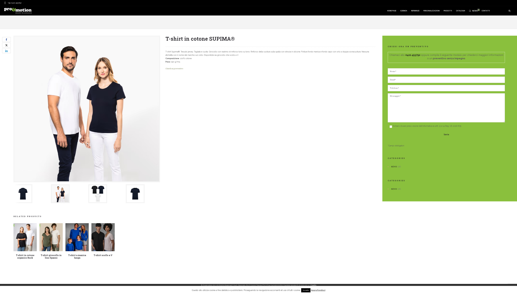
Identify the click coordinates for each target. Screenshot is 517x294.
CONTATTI (486, 11)
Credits (313, 285)
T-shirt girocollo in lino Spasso (51, 256)
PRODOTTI (448, 11)
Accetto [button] (306, 290)
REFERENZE (415, 11)
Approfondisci (318, 290)
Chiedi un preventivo (174, 68)
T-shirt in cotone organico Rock (25, 256)
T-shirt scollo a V (103, 255)
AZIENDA (403, 11)
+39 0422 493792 (14, 3)
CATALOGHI (460, 11)
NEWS (475, 10)
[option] (31, 193)
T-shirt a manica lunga (77, 256)
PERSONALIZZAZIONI (431, 11)
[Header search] (509, 11)
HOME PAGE (391, 11)
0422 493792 (412, 55)
